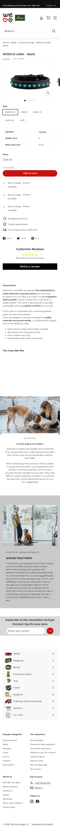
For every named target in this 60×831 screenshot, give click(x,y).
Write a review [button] (30, 266)
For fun (6, 757)
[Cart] (48, 18)
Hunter (6, 59)
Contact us (7, 791)
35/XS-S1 (37, 112)
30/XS (24, 112)
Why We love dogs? (12, 782)
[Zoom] (48, 93)
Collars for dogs (26, 42)
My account (35, 769)
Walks (14, 42)
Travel (5, 752)
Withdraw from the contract (43, 752)
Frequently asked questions (42, 744)
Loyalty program (37, 757)
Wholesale (7, 799)
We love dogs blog (38, 765)
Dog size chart (36, 761)
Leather (42, 132)
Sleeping (7, 748)
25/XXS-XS (10, 112)
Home (6, 42)
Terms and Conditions (12, 803)
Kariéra (6, 795)
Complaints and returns (40, 748)
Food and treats (10, 740)
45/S (22, 120)
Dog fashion (8, 765)
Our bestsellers (37, 740)
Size (5, 106)
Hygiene (7, 761)
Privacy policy (9, 807)
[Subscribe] (50, 631)
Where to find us (10, 787)
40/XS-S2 (9, 120)
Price (5, 154)
